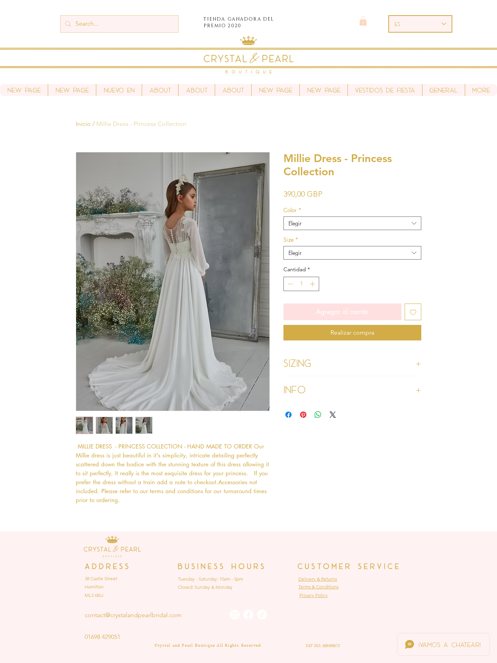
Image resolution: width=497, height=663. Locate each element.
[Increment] (313, 284)
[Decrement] (289, 284)
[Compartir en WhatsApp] (318, 414)
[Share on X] (332, 414)
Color (292, 210)
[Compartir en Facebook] (288, 414)
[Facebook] (248, 614)
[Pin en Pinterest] (303, 414)
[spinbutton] (301, 284)
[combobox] (352, 223)
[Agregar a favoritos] (413, 312)
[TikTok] (262, 614)
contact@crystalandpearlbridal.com (133, 615)
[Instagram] (235, 614)
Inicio (83, 123)
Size (290, 239)
